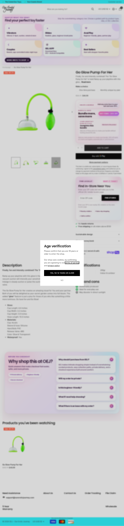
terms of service (72, 263)
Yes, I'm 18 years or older (62, 273)
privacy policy (54, 265)
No (62, 280)
